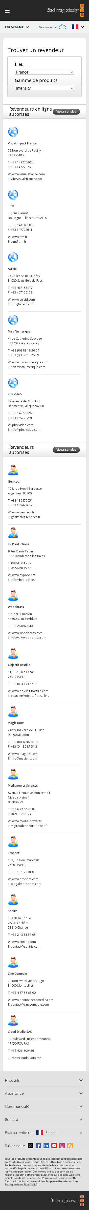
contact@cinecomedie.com (30, 1004)
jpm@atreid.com (22, 304)
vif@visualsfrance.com (26, 179)
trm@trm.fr (18, 241)
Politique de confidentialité (21, 1184)
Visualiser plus (66, 111)
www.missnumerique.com (30, 362)
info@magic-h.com (24, 758)
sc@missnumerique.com (28, 367)
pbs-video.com (22, 425)
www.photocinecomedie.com (32, 1000)
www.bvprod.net (23, 575)
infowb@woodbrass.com (28, 638)
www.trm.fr (19, 237)
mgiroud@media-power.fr (29, 826)
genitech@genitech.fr (25, 517)
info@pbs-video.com (25, 430)
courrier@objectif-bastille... (30, 696)
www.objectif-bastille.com (30, 691)
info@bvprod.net (23, 580)
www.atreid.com (23, 299)
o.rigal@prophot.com (26, 884)
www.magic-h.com (25, 754)
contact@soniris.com (25, 946)
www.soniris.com (24, 942)
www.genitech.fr (23, 512)
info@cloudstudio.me (26, 1058)
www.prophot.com (25, 879)
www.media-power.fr (27, 821)
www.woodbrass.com (27, 633)
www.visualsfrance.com (28, 174)
